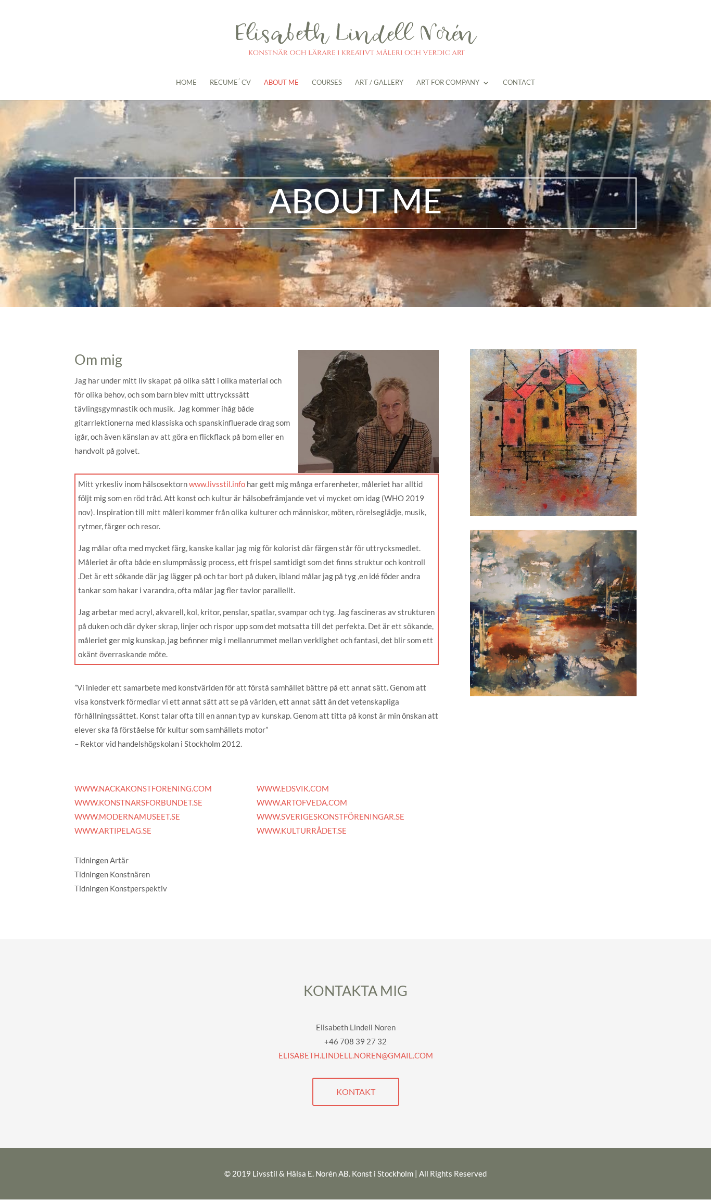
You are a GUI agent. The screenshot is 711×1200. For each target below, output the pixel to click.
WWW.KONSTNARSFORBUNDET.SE (138, 802)
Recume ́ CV (230, 82)
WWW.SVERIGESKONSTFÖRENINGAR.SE (330, 816)
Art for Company (447, 82)
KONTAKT (355, 1091)
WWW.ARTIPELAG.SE (112, 830)
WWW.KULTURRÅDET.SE (302, 830)
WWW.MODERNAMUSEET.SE (127, 816)
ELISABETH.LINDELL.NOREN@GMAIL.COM (355, 1055)
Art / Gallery (379, 82)
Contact (519, 82)
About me (281, 82)
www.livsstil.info (217, 484)
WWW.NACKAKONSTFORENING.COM (143, 788)
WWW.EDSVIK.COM (293, 788)
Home (186, 82)
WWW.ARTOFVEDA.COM (302, 802)
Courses (327, 82)
